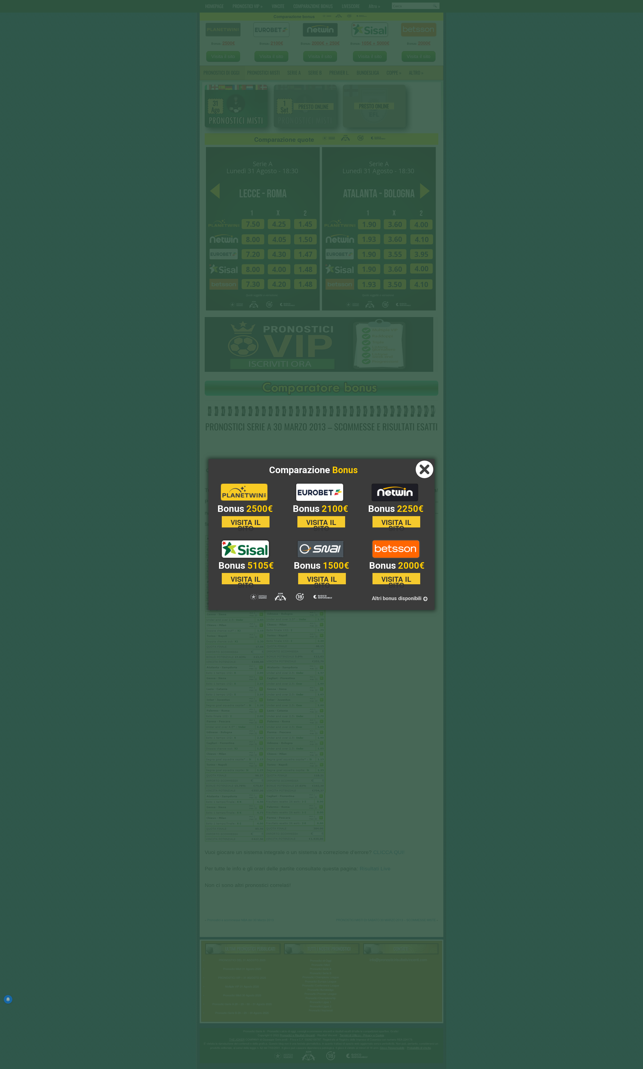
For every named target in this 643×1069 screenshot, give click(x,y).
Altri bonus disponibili (397, 598)
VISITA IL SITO (246, 522)
